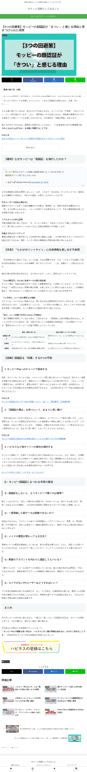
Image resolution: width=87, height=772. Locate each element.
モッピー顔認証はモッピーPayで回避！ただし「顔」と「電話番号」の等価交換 (36, 402)
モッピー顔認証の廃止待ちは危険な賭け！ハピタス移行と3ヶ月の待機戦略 (34, 439)
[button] (80, 466)
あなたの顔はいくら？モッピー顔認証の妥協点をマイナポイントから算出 (33, 139)
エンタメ (6, 661)
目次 (28, 147)
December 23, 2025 (40, 182)
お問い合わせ (15, 765)
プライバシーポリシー (43, 765)
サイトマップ (71, 765)
